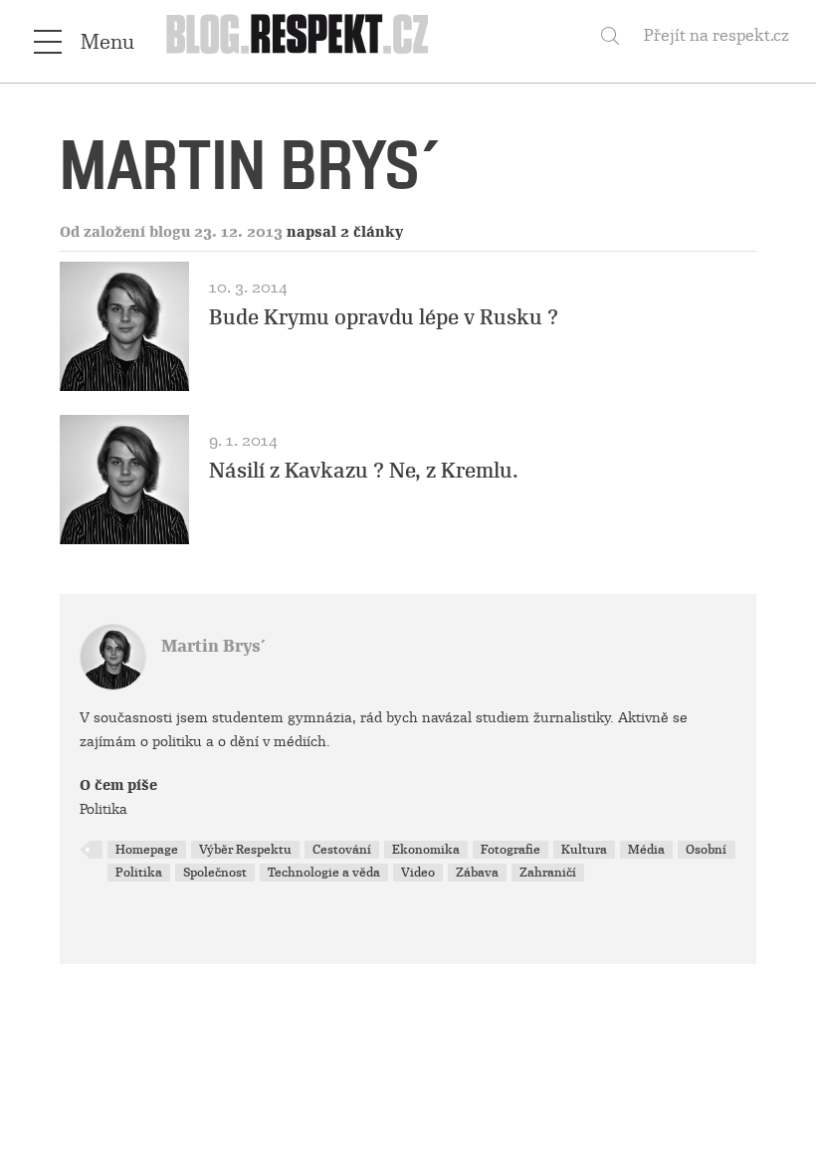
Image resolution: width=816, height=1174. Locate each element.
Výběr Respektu (245, 850)
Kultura (584, 850)
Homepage (146, 850)
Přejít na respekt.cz (716, 35)
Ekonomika (426, 850)
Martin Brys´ (213, 646)
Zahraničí (547, 872)
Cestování (341, 850)
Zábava (477, 872)
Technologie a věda (324, 872)
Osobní (706, 850)
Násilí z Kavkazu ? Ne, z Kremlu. (363, 471)
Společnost (215, 872)
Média (646, 850)
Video (418, 872)
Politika (138, 872)
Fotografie (510, 850)
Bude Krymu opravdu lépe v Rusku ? (383, 317)
